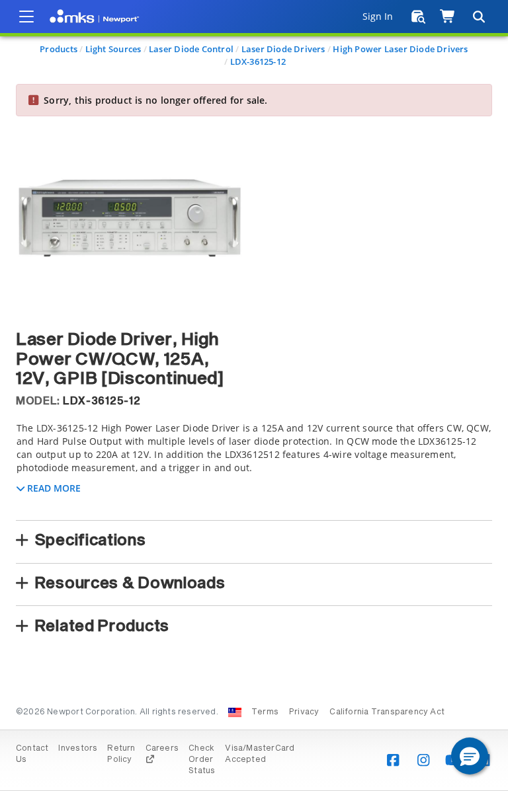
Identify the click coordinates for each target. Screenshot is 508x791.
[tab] (254, 467)
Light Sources (113, 49)
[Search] (478, 16)
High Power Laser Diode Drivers (400, 49)
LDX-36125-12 (258, 61)
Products (58, 49)
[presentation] (254, 395)
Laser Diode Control (191, 49)
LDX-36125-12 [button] (101, 401)
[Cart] (448, 16)
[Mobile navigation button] (26, 16)
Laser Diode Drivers (283, 49)
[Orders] (418, 16)
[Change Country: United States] (234, 712)
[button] (469, 755)
